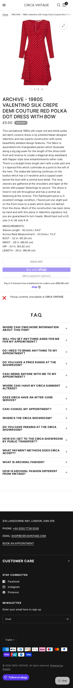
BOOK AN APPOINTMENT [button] (18, 543)
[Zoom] (63, 26)
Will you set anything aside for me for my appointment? (31, 340)
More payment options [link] (37, 275)
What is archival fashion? (23, 462)
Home (5, 14)
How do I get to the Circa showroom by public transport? (33, 440)
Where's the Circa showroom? (27, 418)
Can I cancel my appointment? (27, 409)
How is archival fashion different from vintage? (30, 472)
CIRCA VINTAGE (36, 5)
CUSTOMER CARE (18, 561)
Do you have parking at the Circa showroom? (29, 428)
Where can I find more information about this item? (31, 328)
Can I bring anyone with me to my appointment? (29, 375)
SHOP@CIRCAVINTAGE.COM (28, 535)
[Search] (58, 5)
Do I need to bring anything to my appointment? (30, 352)
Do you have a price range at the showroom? (29, 364)
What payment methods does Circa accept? (31, 452)
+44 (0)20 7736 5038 (26, 528)
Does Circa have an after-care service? (28, 399)
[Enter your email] (67, 619)
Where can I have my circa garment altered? (31, 387)
